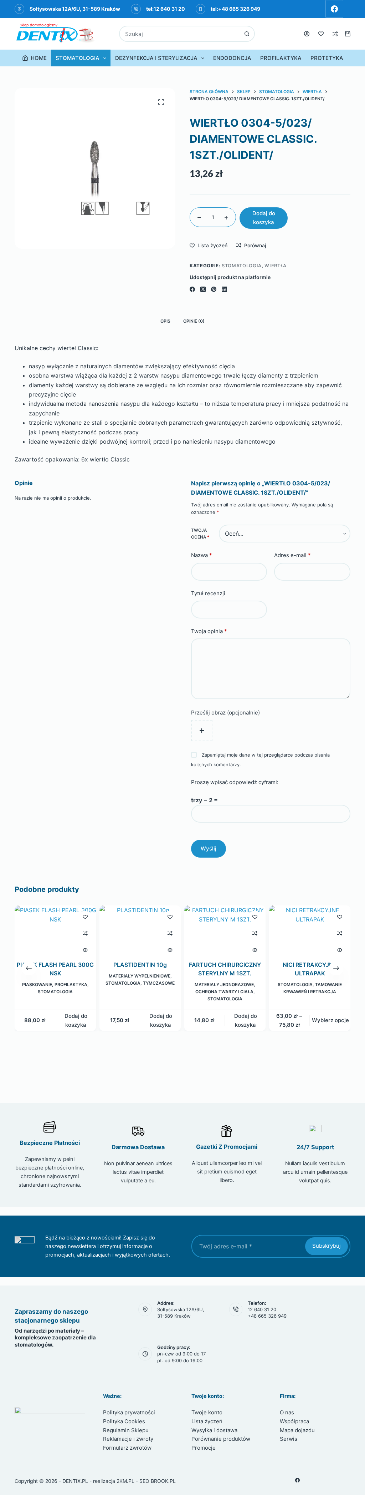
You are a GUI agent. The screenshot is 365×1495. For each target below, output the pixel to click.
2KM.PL (125, 1481)
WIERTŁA (275, 265)
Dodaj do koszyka (263, 218)
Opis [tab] (165, 321)
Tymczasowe (159, 983)
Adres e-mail (292, 555)
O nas (287, 1412)
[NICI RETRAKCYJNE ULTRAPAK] (310, 928)
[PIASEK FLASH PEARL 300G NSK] (55, 928)
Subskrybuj (326, 1245)
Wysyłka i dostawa (214, 1430)
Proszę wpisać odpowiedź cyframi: (234, 782)
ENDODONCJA (232, 58)
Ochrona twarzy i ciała (224, 992)
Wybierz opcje (330, 1020)
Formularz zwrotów (127, 1447)
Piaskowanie (37, 985)
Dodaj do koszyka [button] (75, 1020)
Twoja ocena (200, 533)
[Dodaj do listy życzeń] (85, 916)
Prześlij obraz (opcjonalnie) (225, 712)
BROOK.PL (163, 1481)
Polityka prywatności (129, 1412)
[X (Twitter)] (203, 289)
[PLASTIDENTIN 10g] (140, 928)
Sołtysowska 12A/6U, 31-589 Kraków (75, 9)
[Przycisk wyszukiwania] (247, 33)
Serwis (288, 1438)
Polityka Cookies (124, 1421)
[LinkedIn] (224, 289)
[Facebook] (334, 9)
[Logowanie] (306, 33)
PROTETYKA (326, 58)
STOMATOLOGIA (77, 58)
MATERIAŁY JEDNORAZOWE (224, 985)
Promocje (203, 1447)
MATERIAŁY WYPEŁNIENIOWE (139, 976)
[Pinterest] (213, 289)
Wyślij (208, 848)
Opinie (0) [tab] (194, 321)
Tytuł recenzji (208, 593)
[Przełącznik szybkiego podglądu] (85, 950)
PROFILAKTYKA (281, 58)
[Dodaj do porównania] (85, 933)
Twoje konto (206, 1412)
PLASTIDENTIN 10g (140, 965)
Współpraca (294, 1421)
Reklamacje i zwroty (128, 1438)
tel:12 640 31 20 (165, 9)
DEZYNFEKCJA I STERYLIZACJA (156, 58)
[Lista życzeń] (321, 33)
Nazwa (201, 555)
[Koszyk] (347, 33)
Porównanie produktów (220, 1438)
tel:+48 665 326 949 (235, 9)
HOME (39, 58)
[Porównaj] (335, 33)
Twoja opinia (209, 631)
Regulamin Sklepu (126, 1430)
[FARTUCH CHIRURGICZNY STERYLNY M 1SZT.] (225, 928)
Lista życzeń (206, 1421)
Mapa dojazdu (297, 1430)
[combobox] (179, 34)
